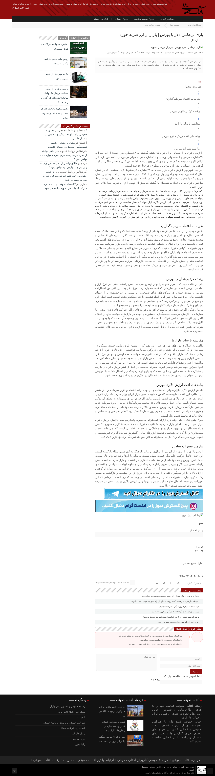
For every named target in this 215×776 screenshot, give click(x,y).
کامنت (63, 37)
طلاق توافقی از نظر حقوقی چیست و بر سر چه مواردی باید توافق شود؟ (63, 155)
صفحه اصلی (174, 25)
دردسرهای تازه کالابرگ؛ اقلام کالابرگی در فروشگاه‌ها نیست (174, 612)
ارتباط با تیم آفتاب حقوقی (96, 760)
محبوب (84, 37)
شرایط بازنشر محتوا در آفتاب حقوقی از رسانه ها (150, 4)
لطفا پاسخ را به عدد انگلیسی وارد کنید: (181, 676)
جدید (73, 37)
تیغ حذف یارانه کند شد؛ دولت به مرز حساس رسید (179, 622)
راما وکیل (80, 744)
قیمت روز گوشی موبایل (72, 728)
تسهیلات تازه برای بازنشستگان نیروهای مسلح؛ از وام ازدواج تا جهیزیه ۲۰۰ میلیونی (165, 601)
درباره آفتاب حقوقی (186, 760)
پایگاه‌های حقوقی (101, 19)
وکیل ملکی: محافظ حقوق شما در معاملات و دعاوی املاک (54, 113)
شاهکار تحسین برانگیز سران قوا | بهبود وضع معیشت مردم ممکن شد (171, 596)
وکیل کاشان (78, 733)
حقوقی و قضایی (167, 19)
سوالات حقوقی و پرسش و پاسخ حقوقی (64, 722)
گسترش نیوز (113, 52)
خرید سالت (79, 739)
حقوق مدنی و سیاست (144, 19)
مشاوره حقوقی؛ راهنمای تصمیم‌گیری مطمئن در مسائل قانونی (66, 134)
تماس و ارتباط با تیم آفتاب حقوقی (25, 4)
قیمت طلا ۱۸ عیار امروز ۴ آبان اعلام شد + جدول (179, 606)
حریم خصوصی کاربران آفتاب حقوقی (142, 760)
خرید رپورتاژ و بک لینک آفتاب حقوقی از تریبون (82, 4)
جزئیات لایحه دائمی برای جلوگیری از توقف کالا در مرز (112, 711)
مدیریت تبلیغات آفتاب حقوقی (53, 760)
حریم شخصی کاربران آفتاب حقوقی (51, 4)
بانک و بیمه (149, 25)
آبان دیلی (80, 717)
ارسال (194, 40)
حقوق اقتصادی (121, 19)
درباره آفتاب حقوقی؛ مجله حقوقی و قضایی (116, 4)
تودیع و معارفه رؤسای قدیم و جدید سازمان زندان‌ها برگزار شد (113, 726)
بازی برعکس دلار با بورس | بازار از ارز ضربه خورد (161, 34)
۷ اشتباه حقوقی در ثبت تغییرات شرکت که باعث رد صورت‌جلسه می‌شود (65, 175)
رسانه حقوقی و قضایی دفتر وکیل (67, 706)
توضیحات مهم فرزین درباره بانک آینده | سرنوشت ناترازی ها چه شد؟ (171, 617)
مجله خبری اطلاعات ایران (71, 711)
